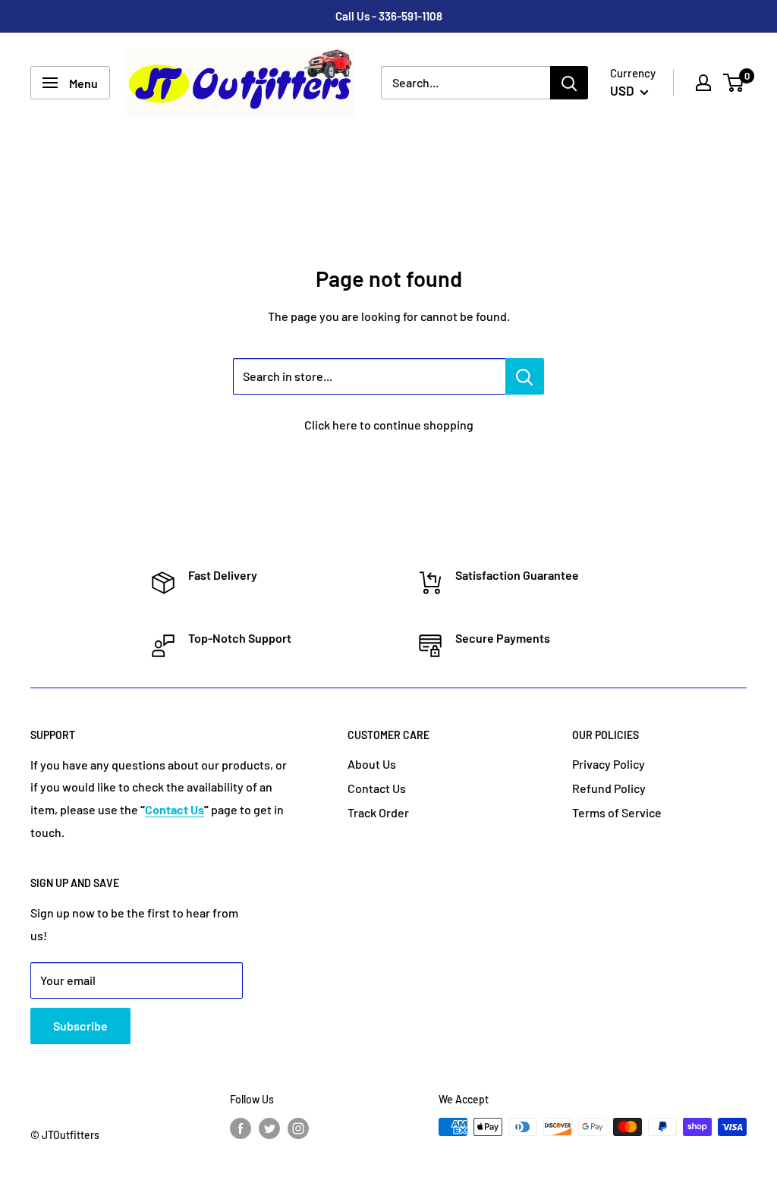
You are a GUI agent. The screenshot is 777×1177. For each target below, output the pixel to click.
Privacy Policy (608, 764)
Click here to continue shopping (388, 424)
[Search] (569, 82)
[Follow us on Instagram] (298, 1128)
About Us (372, 764)
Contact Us (377, 788)
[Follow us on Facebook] (240, 1128)
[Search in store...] (524, 376)
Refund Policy (609, 788)
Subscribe (80, 1025)
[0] (734, 83)
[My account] (703, 82)
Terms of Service (617, 812)
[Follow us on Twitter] (269, 1128)
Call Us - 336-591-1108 (388, 16)
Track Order (378, 812)
